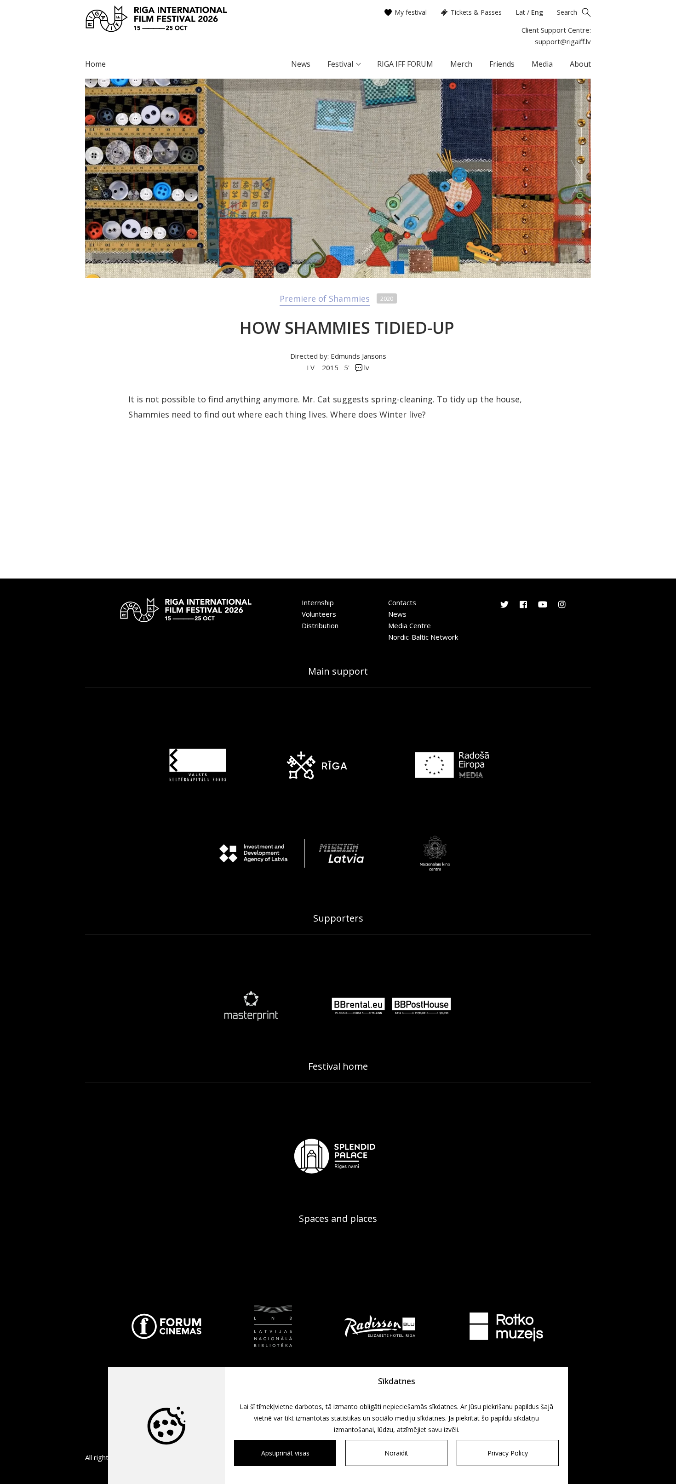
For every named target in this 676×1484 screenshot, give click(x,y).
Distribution (320, 625)
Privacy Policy (507, 1453)
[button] (100, 178)
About (580, 64)
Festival (340, 64)
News (300, 64)
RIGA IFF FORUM (405, 64)
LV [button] (311, 367)
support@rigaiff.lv (563, 41)
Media (542, 64)
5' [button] (346, 367)
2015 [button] (330, 367)
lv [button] (365, 367)
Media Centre (409, 625)
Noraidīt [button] (396, 1453)
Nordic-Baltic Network (423, 637)
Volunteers (319, 614)
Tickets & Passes (476, 12)
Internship (318, 602)
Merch (461, 64)
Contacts (402, 602)
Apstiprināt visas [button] (285, 1453)
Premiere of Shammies (325, 298)
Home (95, 64)
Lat (520, 12)
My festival (411, 12)
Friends (502, 64)
